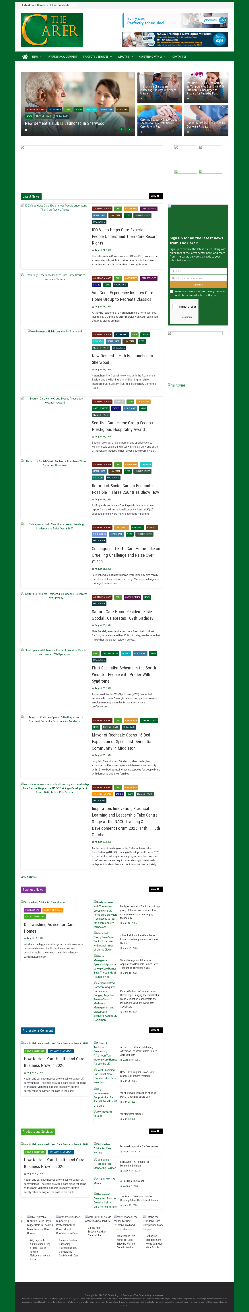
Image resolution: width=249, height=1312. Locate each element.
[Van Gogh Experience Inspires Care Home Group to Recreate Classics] (55, 277)
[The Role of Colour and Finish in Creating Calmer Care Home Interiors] (105, 1200)
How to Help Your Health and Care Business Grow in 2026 (54, 1062)
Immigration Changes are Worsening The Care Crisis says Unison (158, 90)
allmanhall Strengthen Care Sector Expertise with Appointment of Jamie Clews (139, 939)
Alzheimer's (55, 110)
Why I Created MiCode (131, 1113)
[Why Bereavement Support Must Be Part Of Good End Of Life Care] (105, 1097)
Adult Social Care (35, 110)
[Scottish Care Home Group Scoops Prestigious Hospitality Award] (55, 401)
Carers (78, 110)
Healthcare (106, 110)
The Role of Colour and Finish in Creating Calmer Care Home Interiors (139, 1198)
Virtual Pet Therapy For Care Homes (154, 1229)
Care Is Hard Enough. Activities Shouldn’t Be (67, 1231)
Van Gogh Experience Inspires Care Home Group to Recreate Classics (122, 296)
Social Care (62, 116)
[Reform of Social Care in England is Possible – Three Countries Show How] (55, 463)
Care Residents (149, 209)
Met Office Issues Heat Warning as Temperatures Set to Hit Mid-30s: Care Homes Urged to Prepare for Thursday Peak (205, 88)
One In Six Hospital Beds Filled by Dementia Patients (206, 124)
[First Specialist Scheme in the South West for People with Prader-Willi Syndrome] (55, 652)
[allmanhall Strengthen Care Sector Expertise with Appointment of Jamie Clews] (105, 941)
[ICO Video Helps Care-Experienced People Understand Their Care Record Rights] (55, 208)
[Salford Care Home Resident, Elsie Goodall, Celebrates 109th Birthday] (55, 596)
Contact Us (179, 56)
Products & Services (95, 56)
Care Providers (100, 408)
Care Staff (137, 528)
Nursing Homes (43, 116)
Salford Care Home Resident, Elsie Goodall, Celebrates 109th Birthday (122, 615)
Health (125, 653)
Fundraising (99, 534)
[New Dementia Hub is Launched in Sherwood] (78, 74)
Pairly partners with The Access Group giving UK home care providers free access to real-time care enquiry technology (140, 912)
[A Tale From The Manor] (105, 1183)
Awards (119, 402)
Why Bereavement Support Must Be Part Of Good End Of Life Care (138, 1094)
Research (98, 478)
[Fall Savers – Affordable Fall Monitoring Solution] (105, 1166)
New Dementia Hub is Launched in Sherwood (64, 123)
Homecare (122, 110)
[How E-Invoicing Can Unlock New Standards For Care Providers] (105, 1076)
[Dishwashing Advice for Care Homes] (55, 902)
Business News (32, 910)
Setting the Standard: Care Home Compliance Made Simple (125, 1242)
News (35, 56)
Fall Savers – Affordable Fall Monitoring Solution (134, 1163)
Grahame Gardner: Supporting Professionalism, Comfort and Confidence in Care (38, 1248)
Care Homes (131, 209)
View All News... (29, 877)
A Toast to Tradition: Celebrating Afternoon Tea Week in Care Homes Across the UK (138, 1051)
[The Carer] (25, 56)
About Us (123, 56)
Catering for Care (102, 794)
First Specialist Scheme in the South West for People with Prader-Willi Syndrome (124, 674)
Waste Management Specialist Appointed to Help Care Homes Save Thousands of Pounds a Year (139, 964)
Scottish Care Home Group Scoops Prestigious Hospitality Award (122, 426)
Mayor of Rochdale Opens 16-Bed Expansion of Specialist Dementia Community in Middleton (121, 741)
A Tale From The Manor (132, 1181)
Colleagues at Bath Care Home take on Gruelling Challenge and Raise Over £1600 (126, 555)
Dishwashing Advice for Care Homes (49, 928)
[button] (41, 56)
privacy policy (214, 291)
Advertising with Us (151, 56)
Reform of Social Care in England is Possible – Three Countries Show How (125, 489)
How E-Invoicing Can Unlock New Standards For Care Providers (137, 1074)
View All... (156, 196)
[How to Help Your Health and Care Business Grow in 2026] (55, 1043)
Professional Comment (62, 56)
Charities (151, 528)
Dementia (91, 110)
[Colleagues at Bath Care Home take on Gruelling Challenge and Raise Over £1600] (55, 526)
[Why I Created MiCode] (105, 1116)
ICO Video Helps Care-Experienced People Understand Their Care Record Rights (125, 236)
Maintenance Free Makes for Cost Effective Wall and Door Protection (96, 1242)
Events (96, 285)
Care (67, 110)
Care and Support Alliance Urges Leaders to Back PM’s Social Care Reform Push (158, 123)
